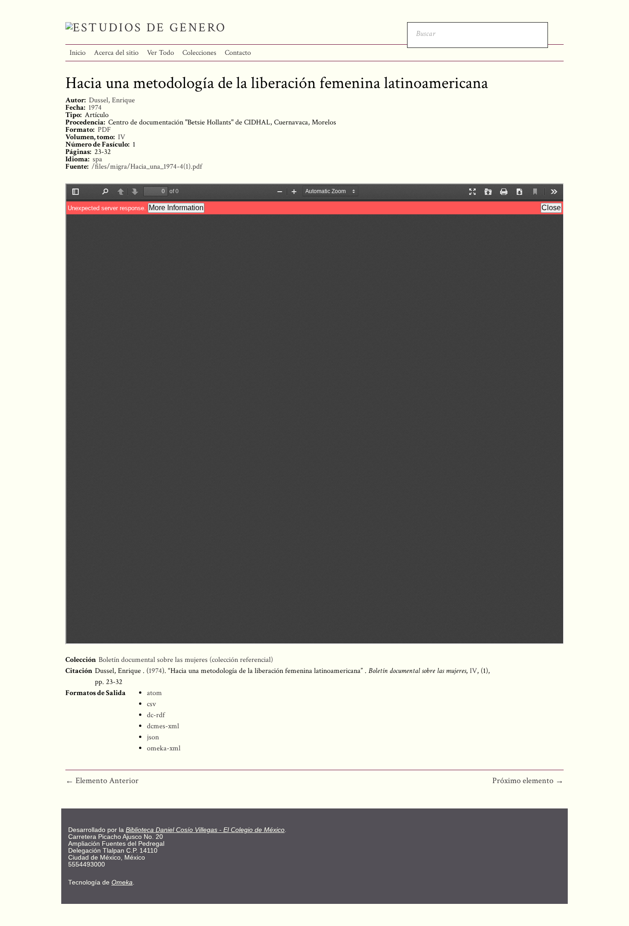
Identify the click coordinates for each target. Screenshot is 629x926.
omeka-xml (164, 748)
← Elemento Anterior (102, 780)
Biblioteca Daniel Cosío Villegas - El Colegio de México (205, 829)
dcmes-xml (163, 726)
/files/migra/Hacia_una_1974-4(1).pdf (147, 166)
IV (121, 137)
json (153, 737)
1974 (95, 107)
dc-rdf (156, 715)
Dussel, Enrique (112, 100)
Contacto (238, 53)
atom (154, 693)
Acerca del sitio (116, 53)
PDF (104, 130)
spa (97, 159)
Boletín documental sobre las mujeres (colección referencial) (186, 660)
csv (151, 704)
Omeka (122, 882)
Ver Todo (160, 53)
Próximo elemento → (528, 780)
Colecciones (199, 53)
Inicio (78, 53)
